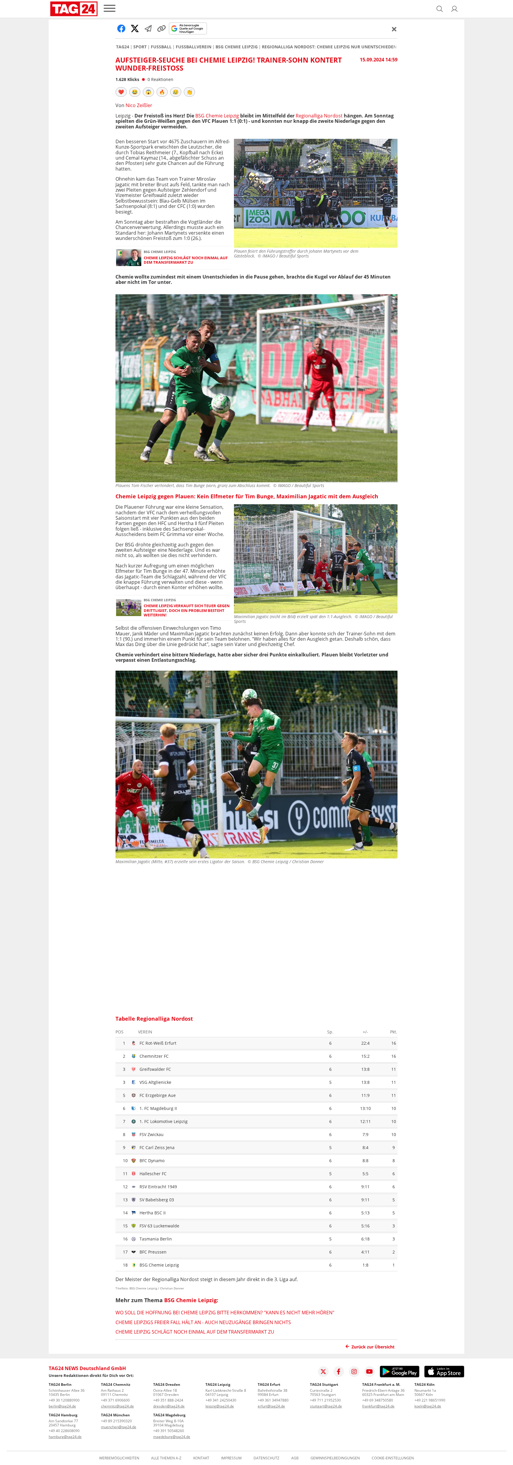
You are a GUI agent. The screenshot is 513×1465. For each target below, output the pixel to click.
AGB (295, 1458)
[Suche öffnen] (440, 9)
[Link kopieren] (161, 28)
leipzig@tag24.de (219, 1406)
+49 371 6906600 (115, 1400)
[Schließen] (394, 29)
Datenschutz (266, 1458)
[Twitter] (323, 1371)
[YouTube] (369, 1371)
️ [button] (121, 92)
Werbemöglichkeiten (119, 1458)
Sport (140, 46)
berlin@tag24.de (62, 1406)
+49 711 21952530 (325, 1400)
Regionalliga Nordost (319, 115)
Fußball (161, 46)
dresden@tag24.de (169, 1406)
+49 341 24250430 (220, 1400)
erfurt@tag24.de (271, 1406)
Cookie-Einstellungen (393, 1458)
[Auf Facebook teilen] (121, 28)
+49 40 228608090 (64, 1430)
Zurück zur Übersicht (373, 1347)
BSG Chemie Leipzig (237, 46)
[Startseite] (74, 8)
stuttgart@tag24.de (326, 1406)
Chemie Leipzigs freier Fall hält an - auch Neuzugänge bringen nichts (203, 1322)
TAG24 (122, 46)
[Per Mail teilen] (148, 28)
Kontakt (201, 1458)
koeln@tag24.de (427, 1406)
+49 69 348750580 (377, 1400)
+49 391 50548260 (168, 1430)
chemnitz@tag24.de (117, 1406)
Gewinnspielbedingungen (335, 1458)
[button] (454, 9)
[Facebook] (338, 1371)
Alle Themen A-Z (166, 1458)
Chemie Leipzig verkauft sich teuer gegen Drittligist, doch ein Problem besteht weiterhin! (187, 610)
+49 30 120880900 (64, 1400)
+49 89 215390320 (116, 1420)
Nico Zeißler (139, 105)
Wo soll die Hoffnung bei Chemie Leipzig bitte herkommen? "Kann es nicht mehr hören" (224, 1312)
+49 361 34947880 (273, 1400)
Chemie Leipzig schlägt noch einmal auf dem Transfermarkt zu (186, 260)
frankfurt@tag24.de (378, 1406)
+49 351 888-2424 (168, 1400)
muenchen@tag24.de (118, 1426)
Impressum (231, 1458)
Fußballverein (193, 46)
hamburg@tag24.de (65, 1436)
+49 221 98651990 (429, 1400)
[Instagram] (354, 1371)
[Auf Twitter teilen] (135, 28)
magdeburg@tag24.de (171, 1436)
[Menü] (109, 9)
